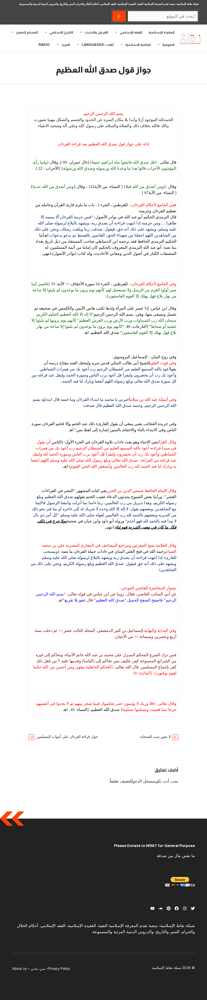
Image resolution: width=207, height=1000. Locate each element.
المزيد (65, 44)
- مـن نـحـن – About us (30, 969)
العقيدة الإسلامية (161, 32)
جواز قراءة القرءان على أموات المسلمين (67, 736)
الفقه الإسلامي (131, 32)
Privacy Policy (59, 969)
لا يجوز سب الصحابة (155, 736)
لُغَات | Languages (98, 44)
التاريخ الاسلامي (61, 32)
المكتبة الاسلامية (138, 44)
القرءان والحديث (96, 32)
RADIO (44, 44)
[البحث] (119, 16)
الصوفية (168, 44)
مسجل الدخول (143, 781)
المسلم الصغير (27, 32)
